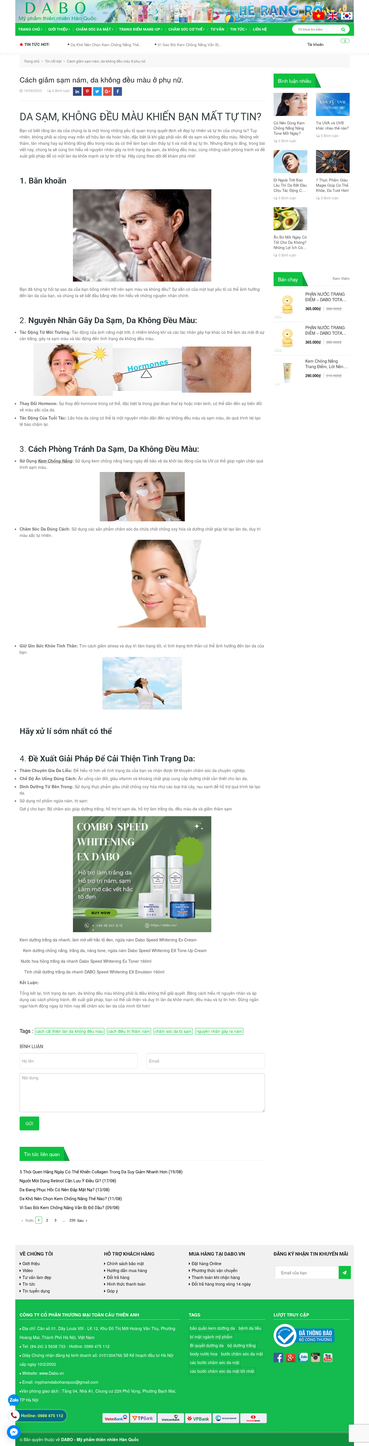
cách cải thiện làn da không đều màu (69, 1031)
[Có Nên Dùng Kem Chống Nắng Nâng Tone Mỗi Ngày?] (290, 104)
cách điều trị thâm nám (129, 1031)
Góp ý (112, 1291)
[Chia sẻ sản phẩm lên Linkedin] (77, 91)
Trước (29, 1220)
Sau (80, 1220)
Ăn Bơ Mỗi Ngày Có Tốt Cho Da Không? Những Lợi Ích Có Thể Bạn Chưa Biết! (290, 242)
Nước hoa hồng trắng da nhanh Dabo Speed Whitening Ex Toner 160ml (86, 961)
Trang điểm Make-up (140, 29)
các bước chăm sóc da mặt (214, 1362)
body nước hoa (203, 1354)
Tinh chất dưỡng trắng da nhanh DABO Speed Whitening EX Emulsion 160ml (93, 972)
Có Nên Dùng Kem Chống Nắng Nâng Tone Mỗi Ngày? (289, 128)
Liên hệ (260, 29)
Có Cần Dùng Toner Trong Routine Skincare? (230, 44)
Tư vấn (217, 29)
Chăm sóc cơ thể (185, 29)
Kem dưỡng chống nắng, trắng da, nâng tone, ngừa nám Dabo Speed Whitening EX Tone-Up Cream (114, 950)
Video (27, 1270)
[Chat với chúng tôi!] (14, 1432)
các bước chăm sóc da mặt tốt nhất (222, 1371)
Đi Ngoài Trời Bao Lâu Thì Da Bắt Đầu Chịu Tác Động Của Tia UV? (290, 185)
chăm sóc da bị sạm (173, 1031)
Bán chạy (288, 279)
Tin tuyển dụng (36, 1291)
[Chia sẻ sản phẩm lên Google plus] (107, 91)
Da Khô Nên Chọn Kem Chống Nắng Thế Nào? (63, 1198)
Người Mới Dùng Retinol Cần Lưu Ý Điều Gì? (60, 1180)
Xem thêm (341, 278)
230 (72, 1220)
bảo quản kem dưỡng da (212, 1328)
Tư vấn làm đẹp (36, 1277)
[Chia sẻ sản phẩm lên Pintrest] (87, 91)
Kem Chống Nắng (55, 461)
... (64, 1220)
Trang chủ (29, 29)
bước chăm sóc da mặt (242, 1354)
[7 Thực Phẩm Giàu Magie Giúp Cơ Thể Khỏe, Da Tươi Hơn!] (333, 161)
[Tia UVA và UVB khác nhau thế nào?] (333, 104)
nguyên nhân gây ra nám (219, 1031)
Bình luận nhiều (294, 80)
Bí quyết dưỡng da (207, 1345)
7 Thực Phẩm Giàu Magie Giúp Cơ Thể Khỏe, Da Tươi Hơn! (332, 185)
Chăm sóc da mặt (94, 29)
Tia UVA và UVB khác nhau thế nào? (332, 125)
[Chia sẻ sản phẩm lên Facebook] (117, 91)
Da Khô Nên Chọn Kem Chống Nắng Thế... (61, 44)
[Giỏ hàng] (341, 44)
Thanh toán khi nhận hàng (216, 1277)
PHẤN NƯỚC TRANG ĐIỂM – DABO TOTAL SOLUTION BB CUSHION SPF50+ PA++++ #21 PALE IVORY (325, 330)
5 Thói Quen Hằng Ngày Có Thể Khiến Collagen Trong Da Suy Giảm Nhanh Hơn (93, 1172)
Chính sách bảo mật (125, 1263)
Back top (340, 1153)
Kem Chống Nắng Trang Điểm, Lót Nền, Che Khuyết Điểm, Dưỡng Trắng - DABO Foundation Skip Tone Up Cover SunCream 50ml (325, 363)
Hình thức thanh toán (126, 1284)
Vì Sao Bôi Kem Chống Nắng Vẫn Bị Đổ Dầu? (62, 1207)
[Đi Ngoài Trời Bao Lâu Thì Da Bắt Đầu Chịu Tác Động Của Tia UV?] (290, 161)
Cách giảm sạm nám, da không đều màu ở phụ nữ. (101, 79)
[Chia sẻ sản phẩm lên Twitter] (97, 91)
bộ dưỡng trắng (241, 1345)
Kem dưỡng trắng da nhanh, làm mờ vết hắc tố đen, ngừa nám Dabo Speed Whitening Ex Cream (108, 940)
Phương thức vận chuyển (215, 1270)
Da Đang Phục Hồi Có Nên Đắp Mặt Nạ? (57, 1189)
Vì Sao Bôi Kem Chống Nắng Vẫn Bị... (144, 44)
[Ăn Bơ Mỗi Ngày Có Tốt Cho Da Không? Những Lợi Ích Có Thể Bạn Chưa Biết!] (290, 218)
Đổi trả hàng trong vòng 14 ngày (221, 1284)
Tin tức (238, 29)
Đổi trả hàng (118, 1277)
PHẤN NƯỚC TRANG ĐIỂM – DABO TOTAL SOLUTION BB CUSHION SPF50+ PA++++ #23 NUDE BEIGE (325, 296)
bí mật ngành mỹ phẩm (211, 1337)
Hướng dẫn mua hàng (127, 1270)
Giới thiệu (58, 29)
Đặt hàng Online (206, 1263)
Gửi (29, 1123)
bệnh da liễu (250, 1328)
